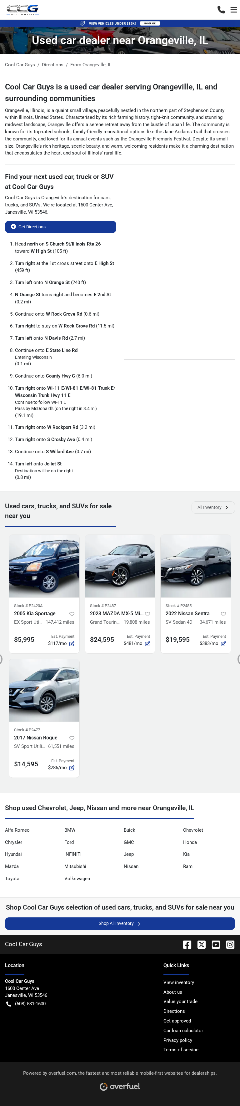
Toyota (12, 878)
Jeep (129, 854)
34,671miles (213, 622)
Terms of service (180, 1050)
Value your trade (180, 1001)
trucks (11, 205)
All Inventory (210, 507)
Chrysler (13, 842)
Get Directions (32, 226)
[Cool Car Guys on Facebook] (185, 944)
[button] (221, 9)
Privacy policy (177, 1040)
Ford (69, 842)
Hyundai (13, 854)
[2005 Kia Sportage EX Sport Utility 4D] (44, 566)
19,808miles (137, 622)
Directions (174, 1011)
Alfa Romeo (17, 830)
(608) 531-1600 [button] (30, 1004)
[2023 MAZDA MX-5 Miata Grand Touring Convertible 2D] (120, 566)
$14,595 (26, 764)
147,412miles (60, 622)
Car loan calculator (183, 1030)
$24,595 (102, 639)
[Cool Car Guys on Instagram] (228, 944)
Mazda (12, 866)
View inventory (178, 982)
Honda (190, 842)
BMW (69, 830)
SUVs (35, 205)
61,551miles (61, 746)
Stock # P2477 (27, 730)
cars (105, 197)
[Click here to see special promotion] (120, 23)
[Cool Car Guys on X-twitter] (199, 944)
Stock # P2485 (179, 605)
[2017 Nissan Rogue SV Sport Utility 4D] (44, 690)
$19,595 (178, 639)
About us (172, 992)
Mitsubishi (75, 866)
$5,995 (24, 639)
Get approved (177, 1021)
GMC (129, 842)
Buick (129, 830)
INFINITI (73, 854)
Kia (186, 854)
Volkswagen (77, 878)
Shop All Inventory (116, 923)
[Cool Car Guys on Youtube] (213, 944)
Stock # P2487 (103, 605)
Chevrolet (193, 830)
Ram (187, 866)
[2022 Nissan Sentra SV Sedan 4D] (196, 566)
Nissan (131, 866)
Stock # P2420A (28, 605)
